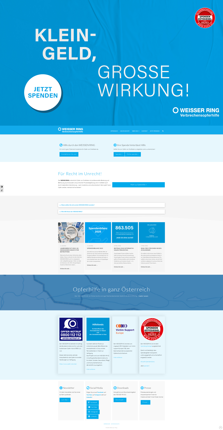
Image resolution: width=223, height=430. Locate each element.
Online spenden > (133, 154)
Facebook (93, 402)
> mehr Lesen (143, 296)
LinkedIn (89, 397)
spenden (146, 366)
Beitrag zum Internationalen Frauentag (124, 249)
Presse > (145, 402)
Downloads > (120, 400)
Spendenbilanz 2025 (95, 248)
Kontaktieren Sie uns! (69, 154)
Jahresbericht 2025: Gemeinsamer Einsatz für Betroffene (69, 250)
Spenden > (119, 154)
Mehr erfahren (90, 369)
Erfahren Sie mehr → (65, 268)
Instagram (98, 395)
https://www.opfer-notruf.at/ (68, 364)
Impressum (107, 423)
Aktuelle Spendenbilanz (148, 361)
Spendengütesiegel (146, 346)
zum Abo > (65, 400)
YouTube (94, 407)
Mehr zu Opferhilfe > (138, 184)
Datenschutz (115, 423)
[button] (111, 205)
